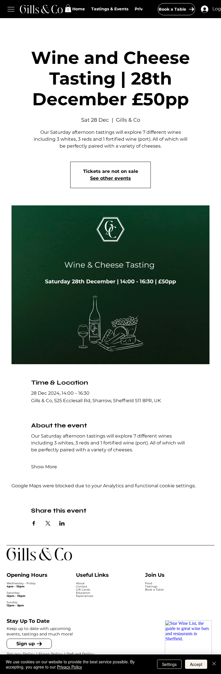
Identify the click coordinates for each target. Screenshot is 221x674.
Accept (196, 664)
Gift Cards (83, 589)
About (80, 583)
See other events (110, 178)
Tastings (151, 586)
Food (148, 583)
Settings (169, 664)
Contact (81, 586)
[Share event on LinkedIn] (62, 523)
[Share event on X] (48, 523)
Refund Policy (81, 654)
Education (83, 592)
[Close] (214, 664)
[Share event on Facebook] (34, 523)
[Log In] (204, 9)
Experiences (84, 595)
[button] (68, 8)
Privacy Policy (21, 654)
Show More (44, 466)
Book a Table (154, 589)
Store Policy (51, 654)
